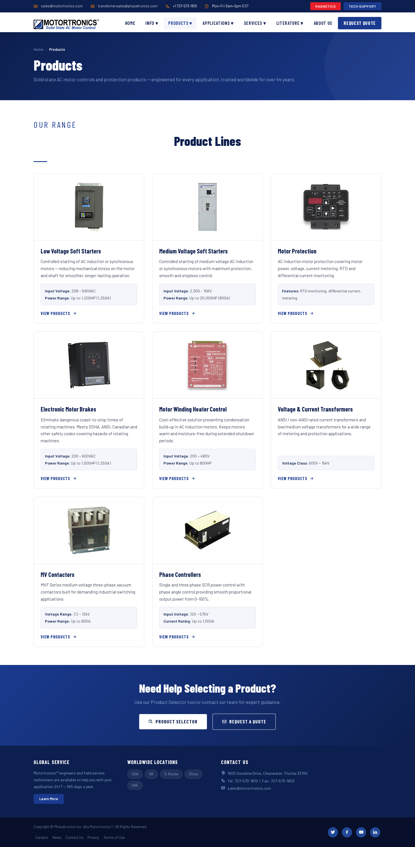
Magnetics (325, 6)
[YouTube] (361, 832)
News (57, 837)
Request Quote (360, 23)
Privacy (93, 837)
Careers (41, 837)
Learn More (48, 798)
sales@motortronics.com (62, 6)
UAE (135, 785)
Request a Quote (247, 721)
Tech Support (362, 6)
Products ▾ (180, 23)
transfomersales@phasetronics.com (128, 6)
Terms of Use (114, 837)
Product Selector (177, 721)
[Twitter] (333, 832)
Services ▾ (255, 23)
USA (135, 774)
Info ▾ (151, 23)
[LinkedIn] (375, 832)
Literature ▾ (289, 23)
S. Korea (171, 774)
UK (151, 774)
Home (130, 23)
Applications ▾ (218, 23)
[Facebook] (347, 832)
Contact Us (74, 837)
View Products (55, 313)
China (193, 774)
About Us (323, 23)
